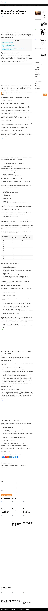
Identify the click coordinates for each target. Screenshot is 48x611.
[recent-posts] (39, 9)
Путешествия (37, 86)
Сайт (2, 490)
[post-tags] (45, 9)
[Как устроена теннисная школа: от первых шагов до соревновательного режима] (37, 49)
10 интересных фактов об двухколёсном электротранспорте (43, 14)
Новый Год (37, 72)
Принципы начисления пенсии (7, 42)
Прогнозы (36, 85)
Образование (37, 74)
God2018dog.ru (4, 609)
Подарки (36, 76)
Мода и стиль (30, 5)
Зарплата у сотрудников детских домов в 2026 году (28, 602)
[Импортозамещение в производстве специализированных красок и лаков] (37, 20)
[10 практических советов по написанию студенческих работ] (37, 39)
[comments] (42, 9)
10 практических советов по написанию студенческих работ (43, 42)
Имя (2, 481)
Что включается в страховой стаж (8, 49)
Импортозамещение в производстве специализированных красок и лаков (44, 22)
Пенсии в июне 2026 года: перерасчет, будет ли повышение (17, 601)
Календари (37, 65)
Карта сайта (16, 609)
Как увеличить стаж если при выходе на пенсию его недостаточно (14, 48)
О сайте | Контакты (10, 609)
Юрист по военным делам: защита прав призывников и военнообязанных (27, 510)
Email (2, 485)
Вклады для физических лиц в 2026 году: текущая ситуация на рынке (6, 601)
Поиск (36, 92)
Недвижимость (37, 69)
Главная (3, 5)
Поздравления (37, 79)
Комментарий (4, 467)
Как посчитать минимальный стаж (8, 45)
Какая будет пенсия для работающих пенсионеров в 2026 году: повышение (5, 510)
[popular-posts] (36, 9)
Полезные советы (15, 5)
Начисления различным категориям (8, 44)
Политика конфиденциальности (24, 609)
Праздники (23, 5)
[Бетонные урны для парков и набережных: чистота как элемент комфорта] (37, 29)
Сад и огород (37, 88)
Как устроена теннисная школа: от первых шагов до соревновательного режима (43, 52)
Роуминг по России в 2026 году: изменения (16, 509)
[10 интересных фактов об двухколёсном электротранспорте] (37, 11)
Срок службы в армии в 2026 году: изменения (27, 523)
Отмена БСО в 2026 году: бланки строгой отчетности (6, 588)
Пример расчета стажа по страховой (9, 46)
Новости (8, 5)
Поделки (36, 78)
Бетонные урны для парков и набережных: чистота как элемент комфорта (43, 32)
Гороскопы (36, 5)
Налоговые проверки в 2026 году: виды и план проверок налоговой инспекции (16, 523)
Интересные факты (38, 64)
